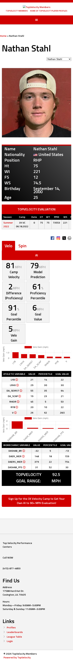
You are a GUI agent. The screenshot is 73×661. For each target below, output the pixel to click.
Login (10, 641)
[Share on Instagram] (58, 238)
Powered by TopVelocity (17, 657)
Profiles (11, 627)
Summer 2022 (8, 224)
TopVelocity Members (17, 10)
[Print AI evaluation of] (69, 238)
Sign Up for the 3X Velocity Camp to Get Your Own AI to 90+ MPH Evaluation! (36, 501)
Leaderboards (15, 632)
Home (3, 36)
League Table (14, 636)
